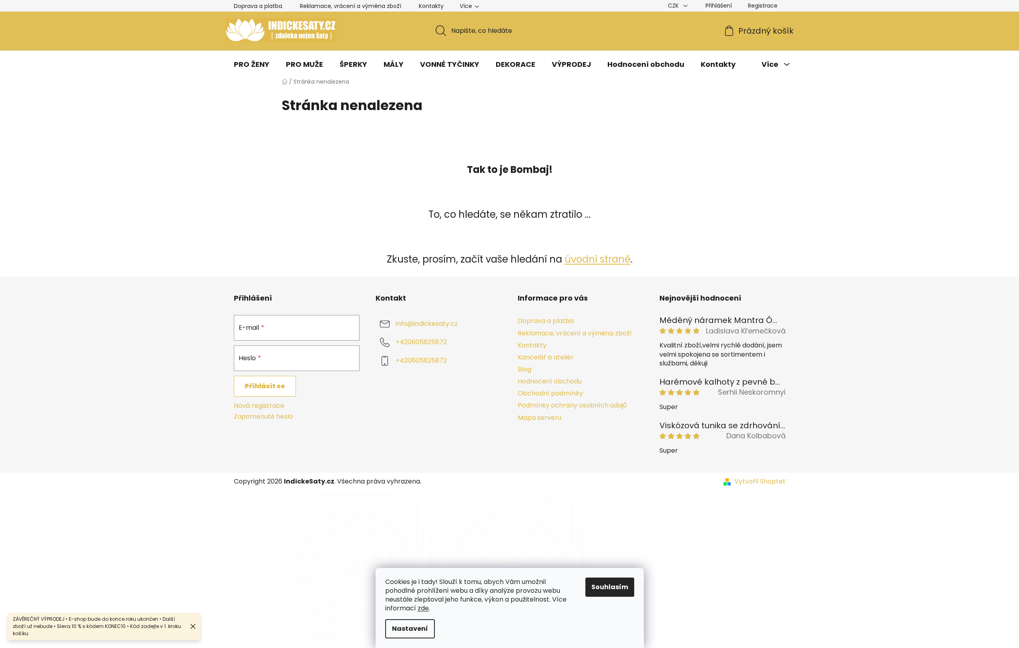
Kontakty (431, 6)
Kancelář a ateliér (546, 357)
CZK (674, 6)
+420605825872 (421, 342)
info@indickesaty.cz (427, 324)
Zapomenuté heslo (263, 416)
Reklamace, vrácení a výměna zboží (350, 6)
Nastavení (410, 628)
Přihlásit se (265, 386)
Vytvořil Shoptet (760, 481)
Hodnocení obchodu (550, 381)
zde (423, 608)
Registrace (763, 6)
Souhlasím (609, 587)
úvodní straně (598, 259)
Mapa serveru (539, 417)
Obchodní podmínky (550, 393)
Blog (524, 369)
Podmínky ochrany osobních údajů (572, 405)
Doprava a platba (258, 6)
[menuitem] (251, 64)
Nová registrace (259, 405)
